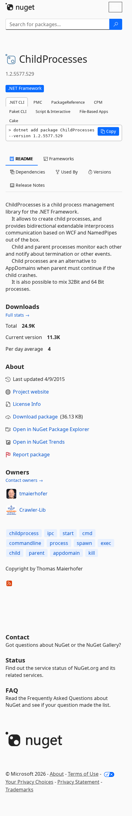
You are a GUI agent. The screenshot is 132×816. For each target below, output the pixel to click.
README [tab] (23, 159)
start (68, 533)
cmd (87, 533)
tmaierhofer (33, 493)
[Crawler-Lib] (11, 510)
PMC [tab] (37, 102)
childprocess (24, 533)
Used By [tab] (69, 172)
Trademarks (19, 789)
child (14, 553)
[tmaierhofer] (11, 493)
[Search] (115, 24)
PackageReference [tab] (68, 102)
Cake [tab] (13, 120)
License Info (27, 404)
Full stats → (17, 315)
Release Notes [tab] (29, 185)
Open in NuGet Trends (39, 441)
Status (15, 660)
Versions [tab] (101, 172)
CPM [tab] (98, 102)
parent (37, 553)
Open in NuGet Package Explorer (51, 429)
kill (91, 553)
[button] (108, 131)
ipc (50, 533)
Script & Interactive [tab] (53, 111)
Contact (17, 637)
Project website (31, 391)
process (59, 543)
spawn (84, 543)
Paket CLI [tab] (17, 111)
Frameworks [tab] (61, 159)
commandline (25, 543)
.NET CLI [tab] (16, 102)
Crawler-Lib (32, 509)
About (57, 773)
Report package (31, 454)
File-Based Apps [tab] (94, 111)
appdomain (66, 553)
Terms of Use (83, 773)
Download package (35, 416)
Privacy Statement (78, 781)
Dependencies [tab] (29, 172)
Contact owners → (24, 480)
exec (106, 543)
